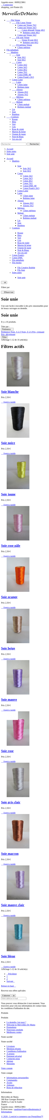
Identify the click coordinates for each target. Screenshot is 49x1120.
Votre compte (7, 1068)
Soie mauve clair (12, 905)
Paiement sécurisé (14, 1056)
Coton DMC (17, 258)
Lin (13, 109)
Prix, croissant (38, 332)
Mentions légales (14, 1049)
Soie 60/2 (21, 60)
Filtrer (4, 337)
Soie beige (8, 648)
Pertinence (7, 329)
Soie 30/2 (21, 57)
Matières (12, 52)
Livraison (11, 1046)
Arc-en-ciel (17, 139)
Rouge (15, 119)
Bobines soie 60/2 (30, 42)
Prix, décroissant (8, 334)
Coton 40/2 (22, 70)
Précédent (12, 974)
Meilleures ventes (14, 1032)
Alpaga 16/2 (22, 94)
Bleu (14, 122)
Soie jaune (8, 494)
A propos (10, 1054)
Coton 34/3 (22, 67)
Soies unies (17, 272)
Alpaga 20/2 (22, 92)
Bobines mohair (24, 107)
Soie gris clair (10, 802)
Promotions (11, 1027)
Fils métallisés (13, 50)
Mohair (17, 102)
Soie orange (9, 597)
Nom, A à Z (16, 332)
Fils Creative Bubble (26, 267)
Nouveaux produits (15, 1030)
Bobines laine (23, 87)
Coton (17, 62)
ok (4, 282)
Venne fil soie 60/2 (27, 40)
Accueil (10, 158)
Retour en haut (8, 986)
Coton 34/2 (22, 65)
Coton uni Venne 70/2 (26, 25)
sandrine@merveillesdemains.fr (27, 1109)
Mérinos (17, 97)
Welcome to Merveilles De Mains (21, 1025)
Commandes (12, 1080)
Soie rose (7, 751)
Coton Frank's (18, 255)
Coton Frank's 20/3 (25, 77)
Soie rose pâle (10, 545)
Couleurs (13, 117)
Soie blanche (10, 391)
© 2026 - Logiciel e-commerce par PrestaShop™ (22, 1116)
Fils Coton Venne (21, 22)
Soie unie (21, 277)
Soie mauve (9, 699)
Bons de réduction (14, 1087)
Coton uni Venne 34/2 (26, 35)
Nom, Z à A (26, 332)
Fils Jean (21, 270)
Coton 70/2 (22, 72)
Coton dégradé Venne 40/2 (31, 30)
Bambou (15, 114)
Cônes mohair (23, 104)
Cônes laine (22, 84)
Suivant (11, 981)
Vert (14, 124)
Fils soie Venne (20, 37)
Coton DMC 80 (24, 75)
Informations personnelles (18, 1077)
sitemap (10, 1061)
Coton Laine (17, 79)
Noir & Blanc (18, 136)
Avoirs (9, 1082)
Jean (14, 112)
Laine (16, 82)
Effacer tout (7, 292)
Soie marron (10, 853)
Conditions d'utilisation (16, 1051)
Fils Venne (13, 20)
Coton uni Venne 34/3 (26, 27)
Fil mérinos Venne (22, 45)
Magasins (11, 1063)
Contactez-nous (13, 1058)
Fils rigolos (17, 262)
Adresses (10, 1085)
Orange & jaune (19, 134)
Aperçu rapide (8, 402)
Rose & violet (18, 129)
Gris (14, 127)
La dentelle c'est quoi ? (16, 1022)
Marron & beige (19, 132)
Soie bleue (8, 956)
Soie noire (8, 443)
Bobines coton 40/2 (31, 32)
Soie (16, 55)
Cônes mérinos (23, 47)
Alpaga (17, 89)
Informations (6, 1112)
